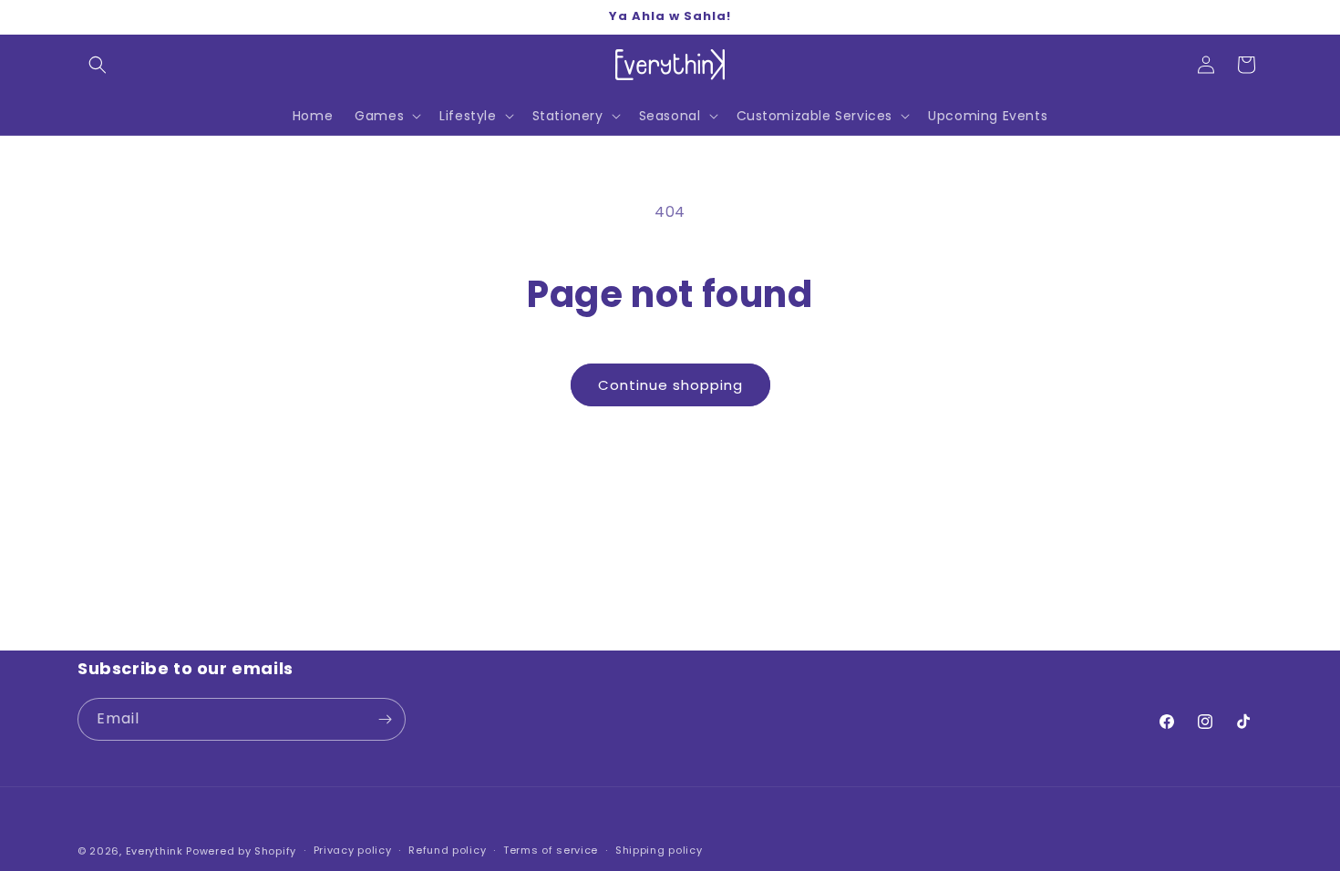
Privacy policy (353, 850)
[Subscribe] (385, 719)
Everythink (154, 851)
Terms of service (550, 850)
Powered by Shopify (241, 851)
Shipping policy (659, 850)
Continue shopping (670, 385)
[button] (97, 65)
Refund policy (447, 850)
